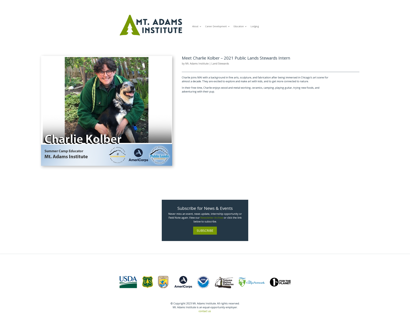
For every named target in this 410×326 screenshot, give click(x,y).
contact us (205, 311)
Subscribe (205, 230)
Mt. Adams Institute (197, 63)
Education (239, 26)
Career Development (216, 26)
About (195, 26)
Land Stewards (220, 63)
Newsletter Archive (211, 217)
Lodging (254, 26)
